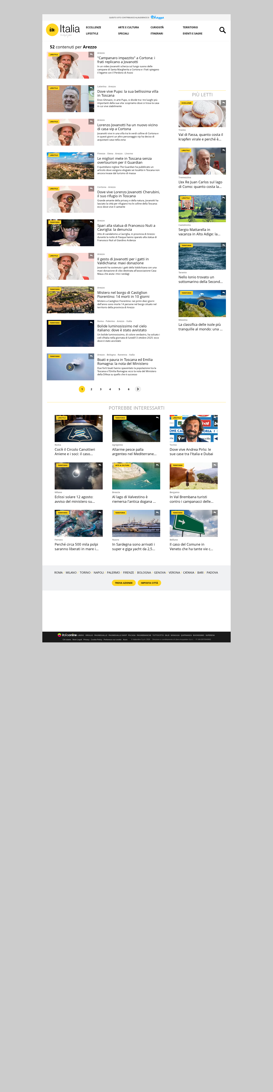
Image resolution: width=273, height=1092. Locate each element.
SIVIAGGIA (175, 635)
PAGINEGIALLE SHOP (118, 635)
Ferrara (59, 539)
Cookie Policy (96, 639)
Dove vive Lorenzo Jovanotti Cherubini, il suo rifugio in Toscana (128, 193)
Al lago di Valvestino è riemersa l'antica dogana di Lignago (134, 501)
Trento (182, 129)
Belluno (174, 539)
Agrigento (117, 444)
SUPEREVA (210, 635)
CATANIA (188, 572)
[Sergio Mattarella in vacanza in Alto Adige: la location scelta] (203, 208)
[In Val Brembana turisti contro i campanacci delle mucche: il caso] (194, 475)
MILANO (71, 572)
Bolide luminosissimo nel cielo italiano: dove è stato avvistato (122, 328)
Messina (183, 319)
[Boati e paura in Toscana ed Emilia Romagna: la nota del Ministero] (70, 366)
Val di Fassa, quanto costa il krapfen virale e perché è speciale (201, 139)
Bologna (111, 354)
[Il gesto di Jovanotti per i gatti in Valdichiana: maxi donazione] (70, 266)
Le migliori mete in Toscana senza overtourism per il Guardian (124, 160)
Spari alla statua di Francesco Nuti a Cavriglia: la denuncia (126, 227)
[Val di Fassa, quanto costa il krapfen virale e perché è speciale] (203, 113)
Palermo (110, 321)
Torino (173, 444)
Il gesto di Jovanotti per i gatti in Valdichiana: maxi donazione (123, 261)
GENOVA (160, 572)
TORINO (85, 572)
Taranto (183, 272)
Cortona (101, 187)
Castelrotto (185, 224)
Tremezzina (185, 177)
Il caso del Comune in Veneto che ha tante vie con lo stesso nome (192, 549)
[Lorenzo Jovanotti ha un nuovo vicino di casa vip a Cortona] (70, 132)
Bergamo (174, 492)
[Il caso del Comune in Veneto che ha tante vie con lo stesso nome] (194, 523)
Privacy (86, 639)
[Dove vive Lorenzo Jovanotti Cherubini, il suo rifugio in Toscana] (70, 199)
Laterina (101, 86)
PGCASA (132, 635)
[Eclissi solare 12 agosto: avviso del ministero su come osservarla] (79, 475)
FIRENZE (128, 572)
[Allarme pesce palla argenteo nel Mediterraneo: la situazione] (136, 428)
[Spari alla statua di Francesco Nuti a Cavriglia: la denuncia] (70, 232)
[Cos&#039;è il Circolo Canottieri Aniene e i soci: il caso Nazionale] (79, 428)
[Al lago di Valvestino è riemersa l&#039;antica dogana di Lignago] (136, 475)
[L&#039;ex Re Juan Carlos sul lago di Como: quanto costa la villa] (203, 161)
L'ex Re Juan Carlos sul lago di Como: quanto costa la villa (200, 186)
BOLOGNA (144, 572)
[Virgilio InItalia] (63, 30)
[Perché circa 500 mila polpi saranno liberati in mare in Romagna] (79, 523)
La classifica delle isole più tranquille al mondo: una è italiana (200, 329)
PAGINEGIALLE (100, 635)
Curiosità (157, 27)
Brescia (116, 492)
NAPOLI (99, 572)
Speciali (123, 33)
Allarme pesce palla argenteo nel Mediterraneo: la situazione (134, 454)
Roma (100, 321)
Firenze (101, 153)
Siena (110, 153)
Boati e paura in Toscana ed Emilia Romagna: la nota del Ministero (125, 361)
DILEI (167, 635)
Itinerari (157, 33)
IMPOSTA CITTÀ (149, 582)
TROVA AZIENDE (124, 582)
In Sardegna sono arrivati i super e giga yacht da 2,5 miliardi (133, 549)
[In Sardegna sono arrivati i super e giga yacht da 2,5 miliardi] (136, 523)
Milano (58, 492)
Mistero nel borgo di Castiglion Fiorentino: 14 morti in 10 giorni (123, 294)
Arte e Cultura (128, 27)
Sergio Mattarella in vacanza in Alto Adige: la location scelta (198, 234)
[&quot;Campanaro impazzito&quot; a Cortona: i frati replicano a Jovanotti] (70, 65)
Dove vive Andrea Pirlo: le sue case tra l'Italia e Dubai (191, 451)
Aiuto (125, 639)
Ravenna (122, 354)
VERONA (174, 572)
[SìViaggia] (157, 17)
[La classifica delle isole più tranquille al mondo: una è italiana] (203, 303)
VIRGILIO (89, 635)
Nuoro (115, 539)
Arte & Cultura (122, 465)
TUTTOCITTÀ (158, 635)
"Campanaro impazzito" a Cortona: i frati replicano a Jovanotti (126, 59)
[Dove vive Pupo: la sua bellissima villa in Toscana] (70, 98)
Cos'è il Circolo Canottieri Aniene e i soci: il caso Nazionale (75, 454)
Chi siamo (67, 639)
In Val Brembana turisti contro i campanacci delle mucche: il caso (190, 501)
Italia (129, 321)
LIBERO (80, 635)
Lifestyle (92, 33)
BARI (200, 572)
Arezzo (101, 52)
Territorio (190, 27)
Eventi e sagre (192, 33)
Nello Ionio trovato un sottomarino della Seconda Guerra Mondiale (200, 281)
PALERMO (113, 572)
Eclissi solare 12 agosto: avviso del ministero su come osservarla (74, 501)
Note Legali (77, 639)
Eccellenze (93, 27)
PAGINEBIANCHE (144, 635)
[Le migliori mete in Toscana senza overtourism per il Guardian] (70, 165)
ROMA (58, 572)
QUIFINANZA (186, 635)
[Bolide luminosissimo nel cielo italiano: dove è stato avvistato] (70, 333)
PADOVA (212, 572)
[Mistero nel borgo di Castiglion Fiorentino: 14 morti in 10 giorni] (70, 299)
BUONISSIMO (198, 635)
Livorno (129, 153)
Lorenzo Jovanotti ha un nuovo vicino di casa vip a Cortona (127, 126)
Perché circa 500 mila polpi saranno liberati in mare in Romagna (76, 549)
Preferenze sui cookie (112, 639)
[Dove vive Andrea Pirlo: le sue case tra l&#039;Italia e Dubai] (194, 428)
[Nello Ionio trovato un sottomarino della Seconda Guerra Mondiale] (203, 256)
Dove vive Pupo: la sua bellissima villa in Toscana (127, 93)
